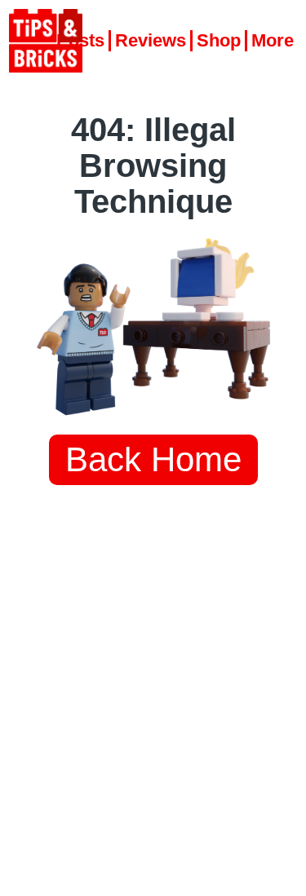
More (272, 40)
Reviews (150, 40)
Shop (219, 40)
